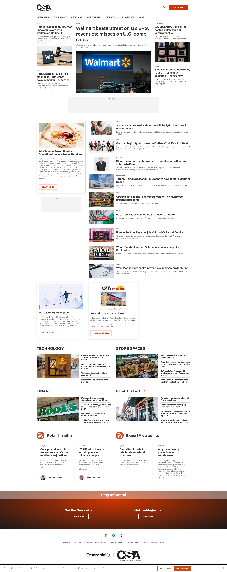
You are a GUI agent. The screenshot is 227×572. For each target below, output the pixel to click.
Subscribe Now (101, 333)
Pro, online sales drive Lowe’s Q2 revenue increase (96, 415)
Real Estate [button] (128, 17)
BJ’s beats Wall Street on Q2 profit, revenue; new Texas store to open (175, 373)
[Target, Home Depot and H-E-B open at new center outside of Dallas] (101, 181)
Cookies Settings (157, 543)
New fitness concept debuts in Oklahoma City (174, 356)
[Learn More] (61, 135)
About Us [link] (66, 543)
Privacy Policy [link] (100, 543)
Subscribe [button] (79, 516)
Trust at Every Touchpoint (54, 312)
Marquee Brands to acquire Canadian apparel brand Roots (95, 399)
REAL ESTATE (120, 175)
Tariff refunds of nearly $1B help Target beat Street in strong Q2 (95, 421)
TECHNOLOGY (50, 348)
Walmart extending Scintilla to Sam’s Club (94, 374)
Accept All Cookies (182, 568)
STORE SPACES (131, 348)
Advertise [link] (88, 543)
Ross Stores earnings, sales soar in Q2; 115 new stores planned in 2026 (175, 364)
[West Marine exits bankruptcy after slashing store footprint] (101, 271)
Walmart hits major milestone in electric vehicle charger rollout (174, 381)
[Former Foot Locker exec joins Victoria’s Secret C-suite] (101, 235)
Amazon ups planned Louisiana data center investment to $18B (175, 421)
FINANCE (46, 391)
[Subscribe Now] (113, 297)
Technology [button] (60, 17)
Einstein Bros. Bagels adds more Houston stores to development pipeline (175, 413)
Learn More (48, 187)
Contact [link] (145, 543)
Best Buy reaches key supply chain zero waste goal (173, 406)
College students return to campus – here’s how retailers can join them (96, 366)
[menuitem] (45, 17)
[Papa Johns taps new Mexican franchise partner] (101, 217)
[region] (113, 568)
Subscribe (178, 7)
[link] (106, 535)
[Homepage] (44, 7)
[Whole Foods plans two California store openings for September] (101, 253)
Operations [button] (76, 17)
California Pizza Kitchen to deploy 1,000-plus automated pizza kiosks (96, 357)
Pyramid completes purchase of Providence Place (175, 399)
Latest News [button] (43, 17)
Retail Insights (60, 435)
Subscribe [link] (77, 543)
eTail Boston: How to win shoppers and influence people (91, 452)
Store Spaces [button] (111, 17)
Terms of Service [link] (116, 543)
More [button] (141, 17)
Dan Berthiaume (55, 478)
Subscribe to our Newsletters (108, 313)
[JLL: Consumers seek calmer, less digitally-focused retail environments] (101, 128)
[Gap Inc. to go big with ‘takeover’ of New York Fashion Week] (101, 146)
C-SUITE (119, 157)
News (118, 121)
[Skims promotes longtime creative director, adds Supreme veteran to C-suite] (101, 164)
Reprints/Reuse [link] (132, 543)
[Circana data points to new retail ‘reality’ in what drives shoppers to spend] (101, 199)
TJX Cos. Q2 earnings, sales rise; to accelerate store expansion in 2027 (96, 407)
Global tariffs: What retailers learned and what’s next (132, 452)
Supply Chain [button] (93, 17)
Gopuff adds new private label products (94, 381)
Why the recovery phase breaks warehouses (168, 452)
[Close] (223, 568)
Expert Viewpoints (142, 435)
